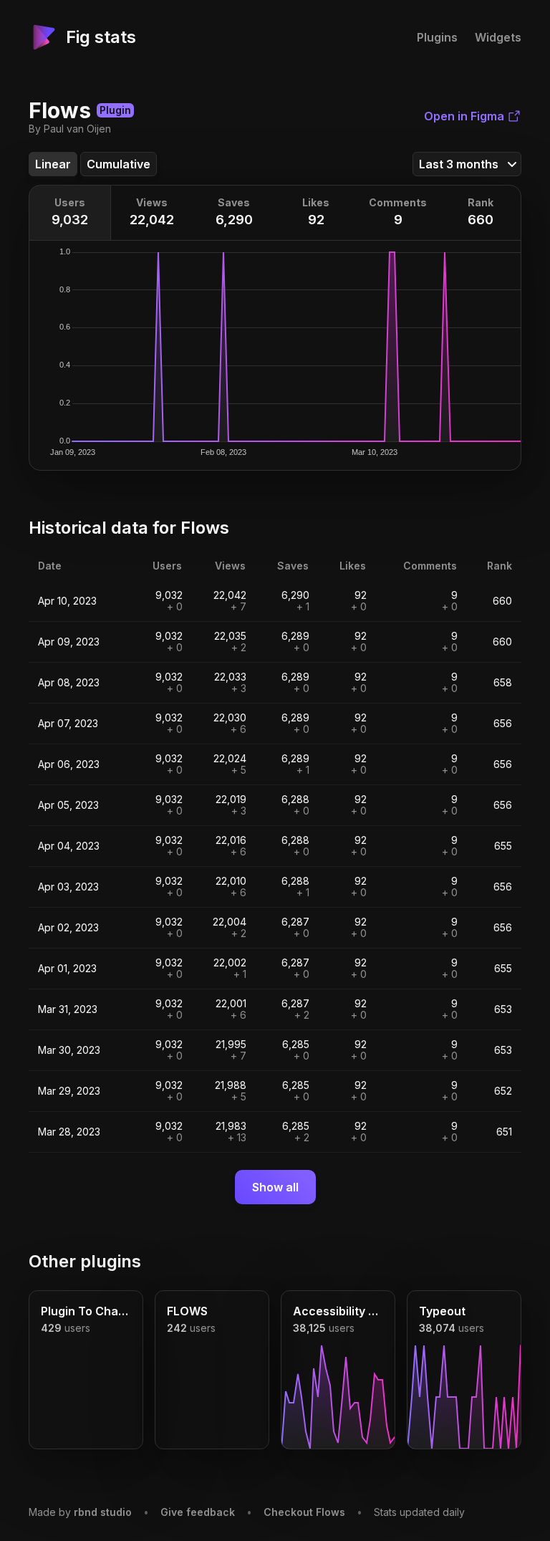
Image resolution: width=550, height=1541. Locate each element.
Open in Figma (464, 116)
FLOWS (187, 1311)
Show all (275, 1187)
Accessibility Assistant (338, 1311)
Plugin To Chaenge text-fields (86, 1311)
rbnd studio (103, 1512)
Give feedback (197, 1512)
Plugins (437, 37)
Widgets (498, 37)
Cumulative (118, 164)
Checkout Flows (304, 1512)
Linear (53, 164)
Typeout (442, 1311)
